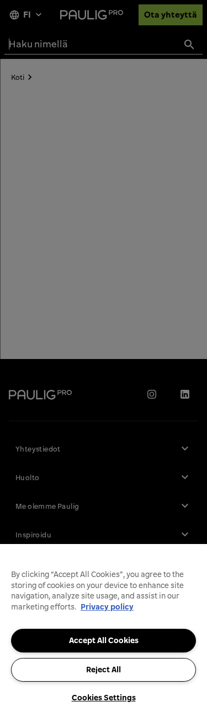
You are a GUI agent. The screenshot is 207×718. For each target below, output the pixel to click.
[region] (103, 631)
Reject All (103, 670)
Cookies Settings (104, 698)
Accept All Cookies (104, 640)
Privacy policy (107, 607)
